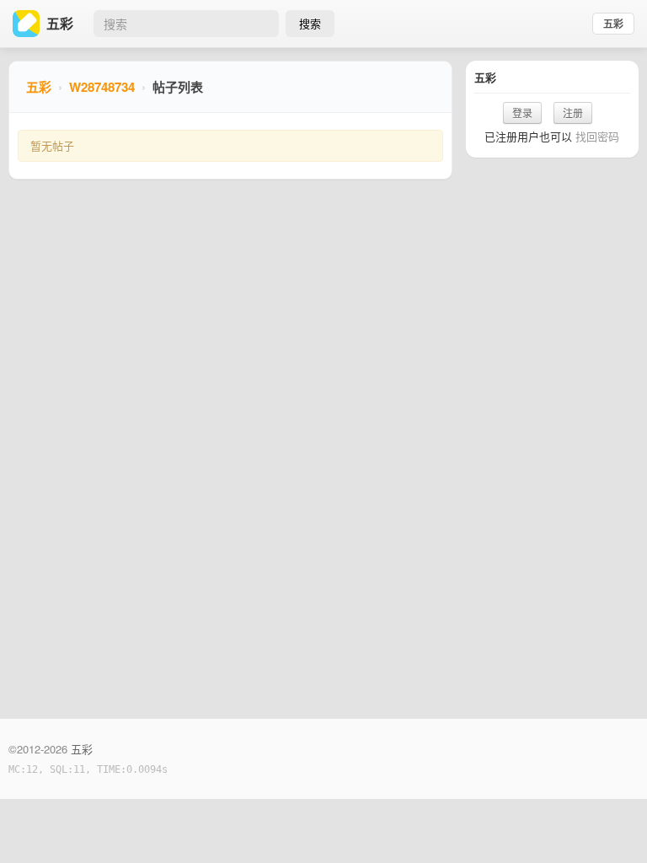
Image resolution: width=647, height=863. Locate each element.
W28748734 (102, 87)
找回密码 (597, 136)
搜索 (310, 23)
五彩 (613, 23)
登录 (522, 112)
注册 (573, 112)
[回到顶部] (611, 824)
